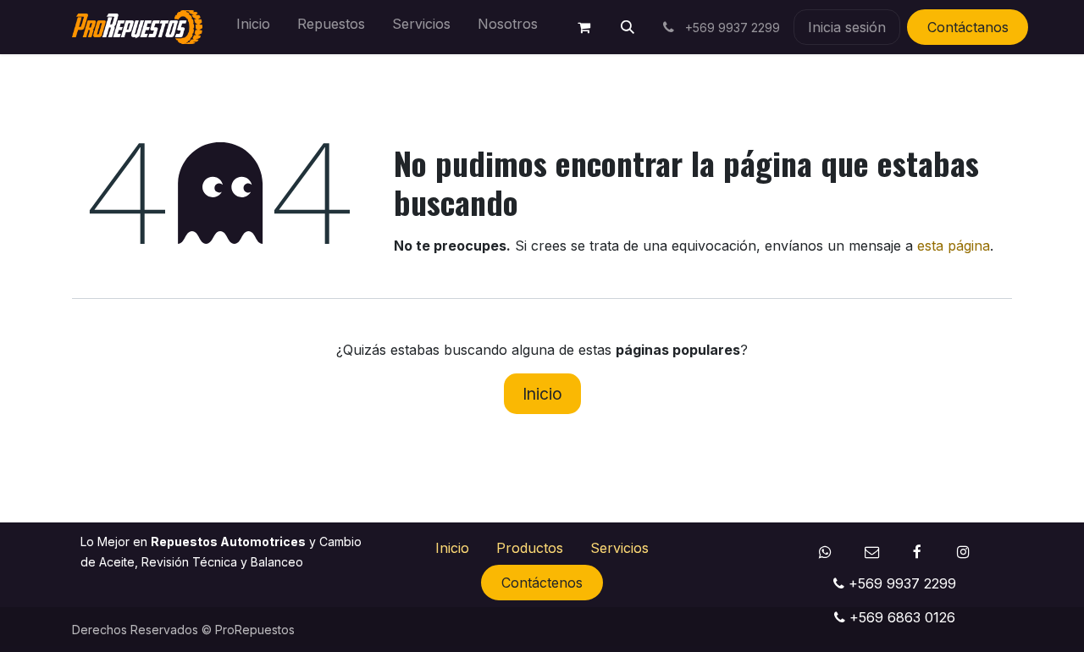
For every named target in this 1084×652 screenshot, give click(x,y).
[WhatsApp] (825, 551)
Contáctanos (968, 27)
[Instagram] (963, 551)
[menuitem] (253, 27)
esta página (953, 245)
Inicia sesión (847, 27)
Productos (529, 547)
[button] (627, 27)
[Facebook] (917, 551)
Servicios (619, 547)
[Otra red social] (872, 551)
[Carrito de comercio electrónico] (583, 27)
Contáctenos (542, 582)
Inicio (542, 394)
